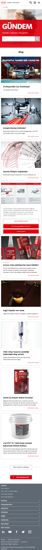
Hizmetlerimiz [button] (6, 504)
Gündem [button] (4, 512)
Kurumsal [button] (5, 524)
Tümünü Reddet (21, 231)
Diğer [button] (3, 516)
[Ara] (37, 38)
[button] (31, 3)
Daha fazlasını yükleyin (21, 467)
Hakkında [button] (4, 520)
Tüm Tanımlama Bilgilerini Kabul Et (21, 226)
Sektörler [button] (4, 508)
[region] (21, 220)
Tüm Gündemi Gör (22, 477)
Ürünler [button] (4, 501)
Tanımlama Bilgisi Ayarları (9, 544)
